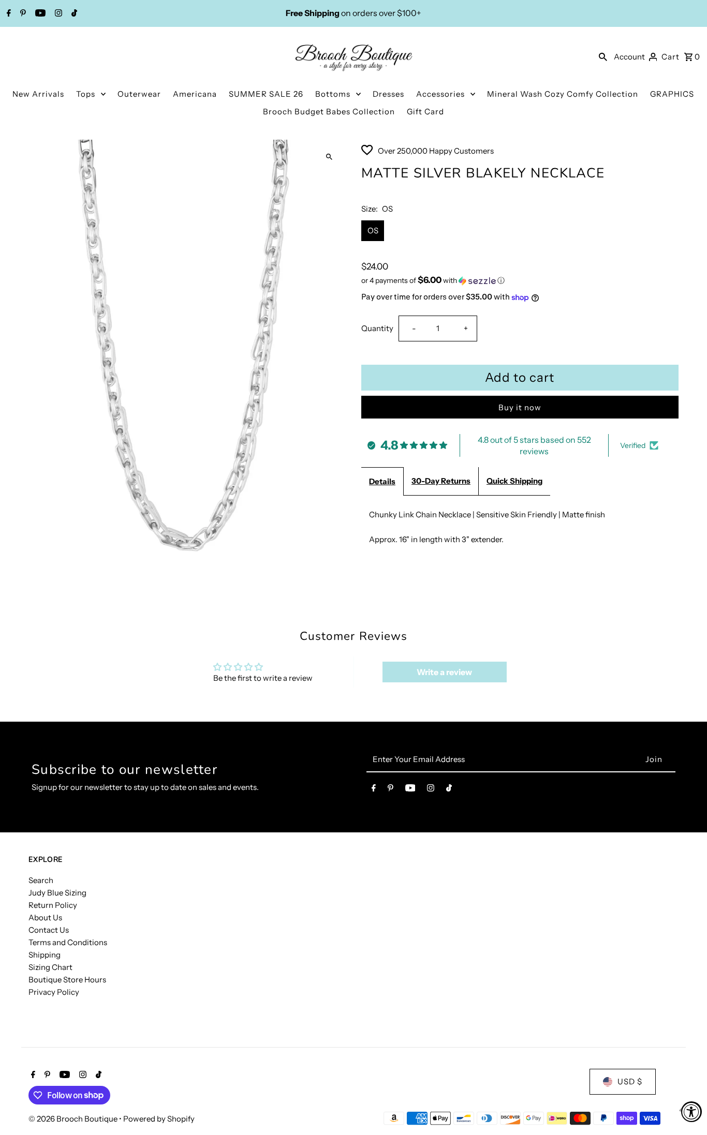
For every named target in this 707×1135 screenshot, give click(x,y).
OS (372, 230)
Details (382, 481)
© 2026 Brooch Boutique (73, 1119)
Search (40, 880)
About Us (45, 917)
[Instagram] (57, 14)
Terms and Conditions (67, 942)
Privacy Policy (53, 992)
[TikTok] (73, 14)
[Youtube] (39, 14)
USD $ (629, 1081)
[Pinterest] (22, 14)
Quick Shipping (514, 481)
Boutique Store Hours (67, 979)
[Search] (603, 56)
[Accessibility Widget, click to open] (691, 1111)
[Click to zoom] (329, 156)
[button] (520, 280)
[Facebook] (7, 14)
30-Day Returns (440, 481)
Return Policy (52, 905)
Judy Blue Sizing (57, 893)
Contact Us (48, 930)
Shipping (44, 955)
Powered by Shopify (159, 1119)
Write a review (444, 672)
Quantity (377, 328)
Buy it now (519, 407)
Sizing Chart (50, 967)
